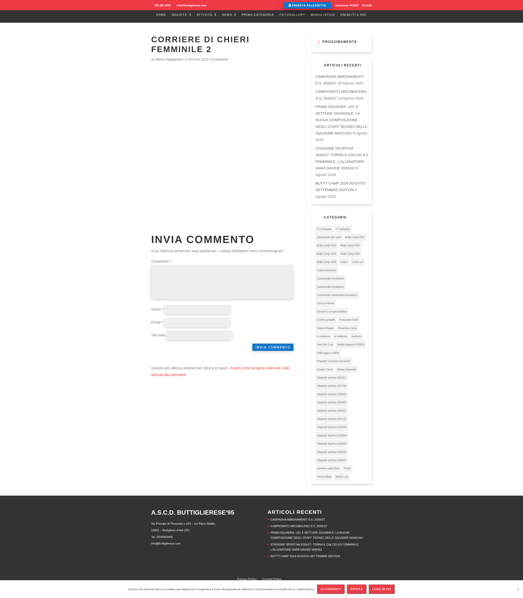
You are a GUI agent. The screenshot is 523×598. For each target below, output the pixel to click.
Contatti (367, 5)
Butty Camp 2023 (350, 245)
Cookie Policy (272, 579)
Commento (161, 261)
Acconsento (331, 589)
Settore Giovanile (346, 369)
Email (157, 322)
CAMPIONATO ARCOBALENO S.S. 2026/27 (298, 526)
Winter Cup (342, 476)
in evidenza (323, 336)
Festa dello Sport (348, 319)
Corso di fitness (325, 303)
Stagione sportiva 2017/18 (331, 385)
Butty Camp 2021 (354, 237)
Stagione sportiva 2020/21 (331, 410)
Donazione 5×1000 (346, 5)
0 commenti (219, 59)
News (227, 14)
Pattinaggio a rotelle (328, 353)
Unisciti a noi (353, 14)
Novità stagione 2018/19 (350, 344)
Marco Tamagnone (169, 59)
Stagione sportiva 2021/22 (331, 419)
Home (161, 14)
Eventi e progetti (326, 319)
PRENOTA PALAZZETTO (308, 5)
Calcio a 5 (357, 262)
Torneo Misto (324, 476)
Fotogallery (292, 14)
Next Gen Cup (325, 344)
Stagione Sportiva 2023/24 (332, 435)
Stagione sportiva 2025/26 (331, 452)
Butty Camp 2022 (326, 245)
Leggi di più (381, 589)
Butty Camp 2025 (350, 253)
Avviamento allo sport (329, 237)
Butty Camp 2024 (326, 253)
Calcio (344, 262)
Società (179, 14)
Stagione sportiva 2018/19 (331, 394)
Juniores (356, 336)
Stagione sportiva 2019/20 (331, 402)
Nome (157, 309)
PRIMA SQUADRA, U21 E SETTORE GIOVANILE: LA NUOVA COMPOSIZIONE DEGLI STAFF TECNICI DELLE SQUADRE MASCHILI (341, 120)
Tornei (347, 468)
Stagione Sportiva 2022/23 (332, 427)
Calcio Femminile (326, 270)
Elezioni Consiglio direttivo (332, 311)
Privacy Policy (247, 579)
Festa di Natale (325, 328)
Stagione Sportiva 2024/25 (332, 443)
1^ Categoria (324, 229)
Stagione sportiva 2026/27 (331, 460)
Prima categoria (258, 14)
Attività (204, 14)
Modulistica (323, 14)
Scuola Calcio (325, 369)
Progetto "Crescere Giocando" (333, 361)
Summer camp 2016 (328, 468)
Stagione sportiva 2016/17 (331, 377)
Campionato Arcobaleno (330, 278)
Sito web (158, 335)
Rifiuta (356, 589)
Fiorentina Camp (347, 328)
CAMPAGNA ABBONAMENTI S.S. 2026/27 (297, 519)
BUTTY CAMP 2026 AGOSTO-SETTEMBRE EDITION (305, 556)
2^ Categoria (343, 229)
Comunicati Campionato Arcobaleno (337, 295)
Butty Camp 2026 (326, 262)
